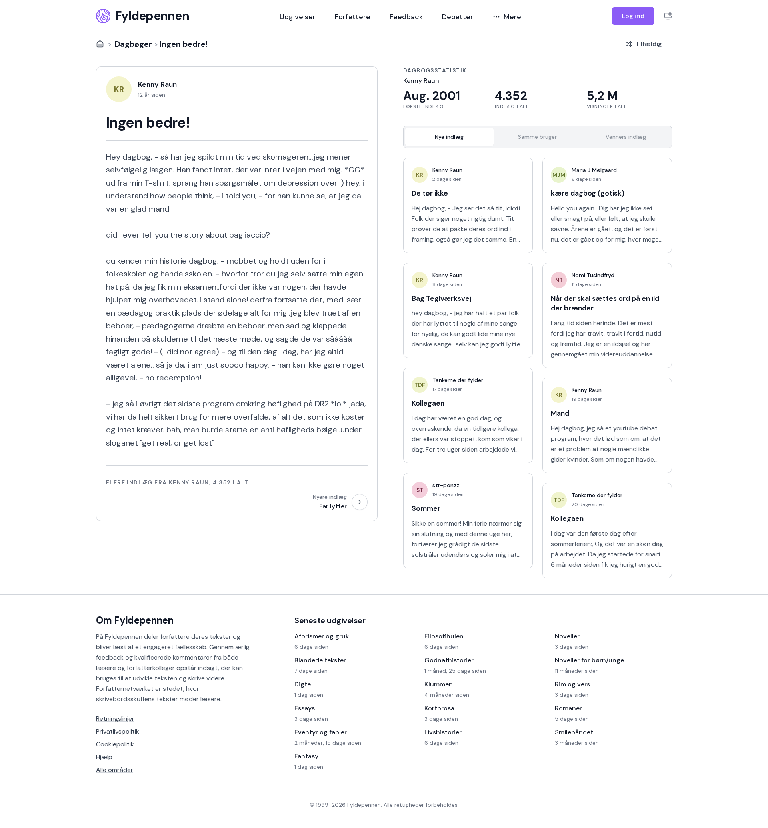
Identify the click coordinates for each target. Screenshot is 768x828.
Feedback (406, 17)
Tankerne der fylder (457, 380)
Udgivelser (298, 17)
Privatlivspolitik (117, 731)
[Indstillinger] (668, 16)
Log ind (633, 16)
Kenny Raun (447, 170)
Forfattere (352, 17)
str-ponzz (445, 485)
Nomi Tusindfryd (593, 275)
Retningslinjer (115, 718)
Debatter (457, 17)
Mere (512, 17)
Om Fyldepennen (135, 620)
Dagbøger (133, 44)
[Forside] (100, 44)
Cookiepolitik (115, 744)
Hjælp (104, 757)
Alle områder (114, 770)
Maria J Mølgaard (594, 170)
